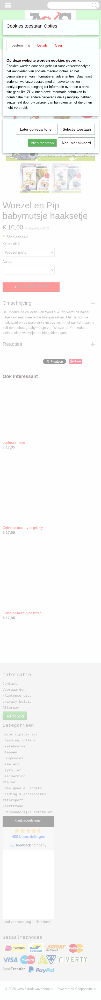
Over (58, 45)
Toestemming (20, 45)
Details (42, 45)
